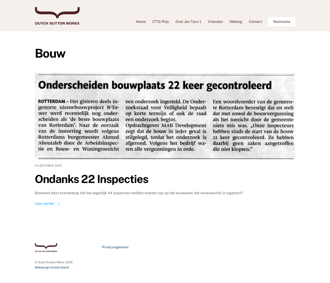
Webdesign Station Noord (52, 267)
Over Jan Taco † (188, 22)
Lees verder (44, 203)
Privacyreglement (115, 247)
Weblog (235, 22)
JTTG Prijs (160, 22)
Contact (255, 22)
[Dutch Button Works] (57, 22)
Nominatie (281, 22)
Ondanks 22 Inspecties (91, 178)
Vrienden (215, 22)
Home (141, 22)
